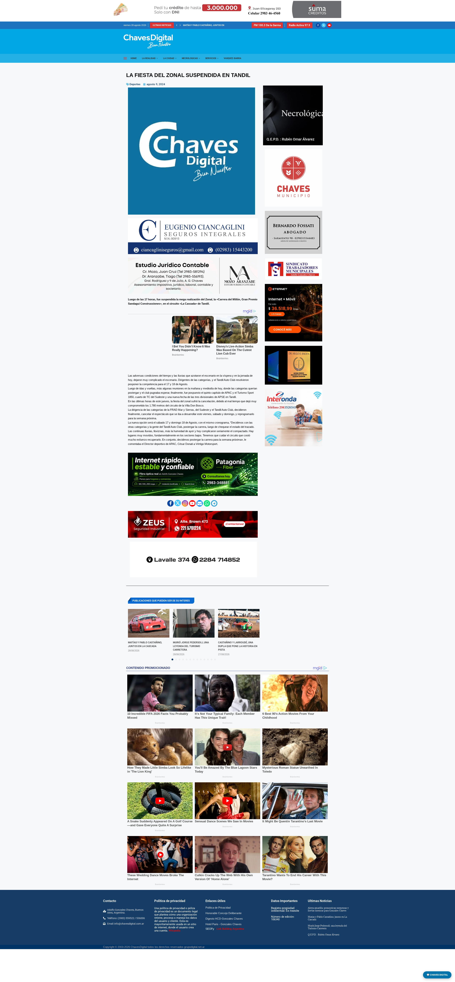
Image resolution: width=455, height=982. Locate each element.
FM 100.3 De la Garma (267, 25)
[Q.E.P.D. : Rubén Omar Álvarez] (293, 115)
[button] (176, 25)
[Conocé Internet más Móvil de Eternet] (293, 312)
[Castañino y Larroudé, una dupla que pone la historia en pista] (238, 623)
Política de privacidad (169, 901)
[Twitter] (324, 25)
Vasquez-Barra (232, 58)
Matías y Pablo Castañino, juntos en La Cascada (327, 918)
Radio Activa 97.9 (299, 25)
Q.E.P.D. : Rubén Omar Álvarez (199, 25)
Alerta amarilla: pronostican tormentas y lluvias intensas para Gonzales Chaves (328, 909)
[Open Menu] (125, 58)
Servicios (210, 58)
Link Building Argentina (230, 928)
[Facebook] (318, 25)
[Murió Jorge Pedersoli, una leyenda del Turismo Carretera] (193, 623)
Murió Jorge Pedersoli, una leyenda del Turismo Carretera (191, 646)
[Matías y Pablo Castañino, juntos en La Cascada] (148, 623)
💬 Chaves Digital (437, 974)
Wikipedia (174, 930)
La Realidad (149, 58)
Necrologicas (190, 58)
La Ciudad (168, 58)
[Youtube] (329, 25)
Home (134, 58)
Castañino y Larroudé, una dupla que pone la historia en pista (237, 646)
